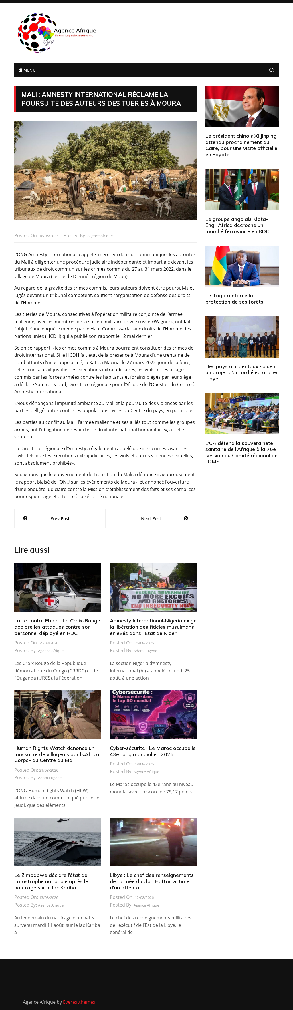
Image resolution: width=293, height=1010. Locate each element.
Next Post (151, 518)
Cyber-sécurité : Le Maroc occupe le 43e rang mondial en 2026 (153, 751)
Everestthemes (79, 1002)
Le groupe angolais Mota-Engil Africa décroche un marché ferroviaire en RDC (237, 225)
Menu (29, 70)
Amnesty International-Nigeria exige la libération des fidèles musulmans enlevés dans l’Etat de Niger (153, 626)
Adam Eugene (145, 650)
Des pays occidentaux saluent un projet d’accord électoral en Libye (242, 372)
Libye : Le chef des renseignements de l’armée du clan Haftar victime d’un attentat (152, 881)
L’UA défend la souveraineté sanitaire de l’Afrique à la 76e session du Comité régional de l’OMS (241, 452)
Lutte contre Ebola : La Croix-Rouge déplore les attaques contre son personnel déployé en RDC (57, 626)
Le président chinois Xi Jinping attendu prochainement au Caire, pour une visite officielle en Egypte (241, 145)
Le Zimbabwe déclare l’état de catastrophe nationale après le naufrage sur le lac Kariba (51, 881)
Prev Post (60, 518)
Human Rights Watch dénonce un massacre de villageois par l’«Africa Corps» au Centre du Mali (56, 754)
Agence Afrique (100, 235)
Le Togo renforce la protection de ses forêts (234, 298)
